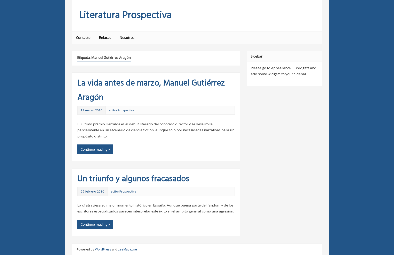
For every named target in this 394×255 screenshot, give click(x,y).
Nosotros (127, 37)
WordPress (103, 249)
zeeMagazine (127, 249)
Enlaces (105, 37)
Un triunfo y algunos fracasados (133, 179)
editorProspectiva (121, 110)
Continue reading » (95, 149)
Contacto (83, 37)
